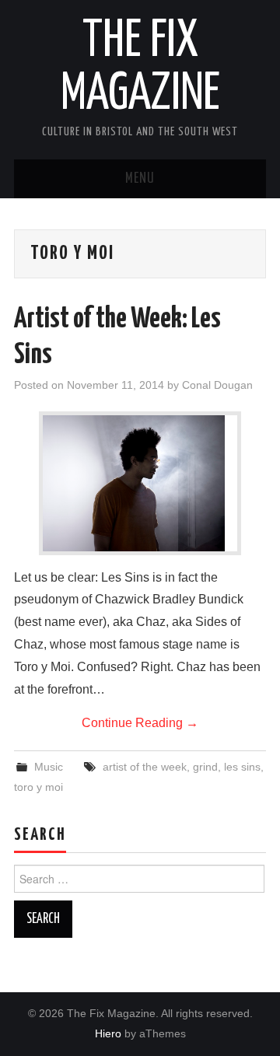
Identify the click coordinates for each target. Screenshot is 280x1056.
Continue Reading (140, 722)
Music (48, 767)
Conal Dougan (217, 385)
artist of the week (145, 767)
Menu (140, 179)
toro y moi (38, 787)
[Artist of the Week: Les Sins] (140, 483)
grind (205, 767)
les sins (242, 767)
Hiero (108, 1033)
